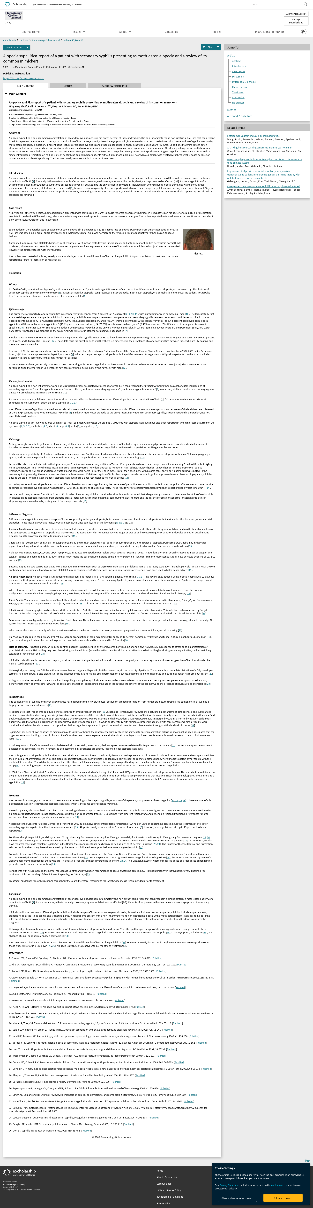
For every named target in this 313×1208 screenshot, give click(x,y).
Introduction (239, 66)
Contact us (171, 32)
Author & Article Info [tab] (114, 86)
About (123, 32)
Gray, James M (76, 67)
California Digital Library (14, 1184)
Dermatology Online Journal (46, 40)
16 (138, 576)
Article (231, 55)
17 (142, 576)
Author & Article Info (239, 116)
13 (75, 402)
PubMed (157, 958)
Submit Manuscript (295, 13)
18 (81, 603)
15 (74, 536)
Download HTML (14, 47)
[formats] (27, 47)
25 (180, 800)
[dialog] (261, 1184)
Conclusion (238, 97)
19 (175, 603)
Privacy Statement (229, 1185)
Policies (216, 32)
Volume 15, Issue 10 (73, 40)
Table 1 (120, 522)
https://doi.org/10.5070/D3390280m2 (23, 78)
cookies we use (279, 1185)
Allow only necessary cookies (237, 1198)
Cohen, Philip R (36, 67)
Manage (296, 21)
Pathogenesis (239, 87)
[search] (305, 4)
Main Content (17, 94)
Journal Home (31, 32)
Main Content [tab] (25, 86)
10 (132, 313)
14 (126, 477)
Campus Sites (163, 1183)
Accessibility (163, 1203)
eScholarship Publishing (169, 1196)
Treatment (238, 92)
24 (176, 800)
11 (136, 313)
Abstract (236, 61)
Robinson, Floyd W (56, 67)
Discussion (238, 76)
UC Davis (9, 23)
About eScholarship (167, 1177)
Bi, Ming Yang (19, 67)
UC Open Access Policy (168, 1190)
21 (50, 705)
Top (307, 1160)
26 (184, 800)
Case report (238, 71)
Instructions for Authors (269, 32)
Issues (77, 32)
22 (22, 782)
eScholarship (9, 40)
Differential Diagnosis (244, 81)
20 (42, 653)
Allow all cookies (283, 1198)
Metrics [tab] (68, 86)
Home (159, 1170)
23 (173, 800)
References (238, 102)
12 (53, 340)
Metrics (231, 110)
